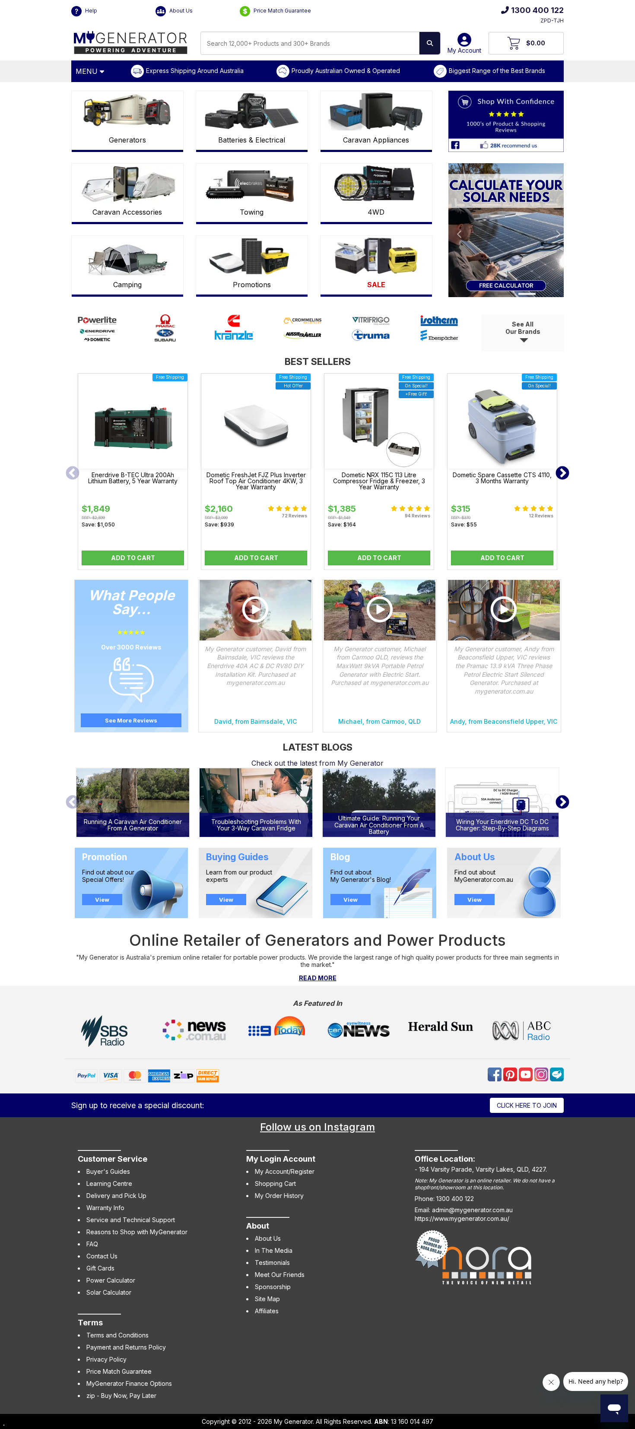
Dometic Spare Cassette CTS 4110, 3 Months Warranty (502, 478)
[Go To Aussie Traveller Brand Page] (302, 339)
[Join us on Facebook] (495, 1073)
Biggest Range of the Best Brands (497, 70)
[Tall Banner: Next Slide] (555, 230)
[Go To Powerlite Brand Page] (97, 325)
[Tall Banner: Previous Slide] (457, 230)
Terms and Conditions (117, 1335)
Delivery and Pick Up (116, 1195)
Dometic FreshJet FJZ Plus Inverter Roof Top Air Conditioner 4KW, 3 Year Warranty (256, 481)
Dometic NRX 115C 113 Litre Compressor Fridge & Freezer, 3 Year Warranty (379, 481)
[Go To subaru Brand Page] (165, 339)
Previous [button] (72, 474)
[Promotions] (252, 255)
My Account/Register (284, 1171)
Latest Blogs (317, 747)
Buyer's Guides (108, 1171)
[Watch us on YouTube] (526, 1073)
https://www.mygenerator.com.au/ (462, 1218)
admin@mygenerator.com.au (472, 1210)
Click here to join (527, 1105)
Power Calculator (110, 1280)
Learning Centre (109, 1183)
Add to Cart (133, 557)
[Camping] (127, 255)
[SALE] (376, 255)
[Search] (430, 43)
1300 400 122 (537, 10)
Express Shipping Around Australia (195, 70)
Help (90, 10)
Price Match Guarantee (281, 10)
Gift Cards (100, 1268)
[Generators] (127, 110)
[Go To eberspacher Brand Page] (439, 339)
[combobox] (309, 43)
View (102, 899)
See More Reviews (131, 720)
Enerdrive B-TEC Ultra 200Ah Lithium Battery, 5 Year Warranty (133, 478)
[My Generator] (130, 40)
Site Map (267, 1298)
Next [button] (562, 474)
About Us (180, 10)
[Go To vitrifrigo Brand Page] (370, 325)
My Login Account (280, 1158)
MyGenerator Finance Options (129, 1383)
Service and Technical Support (130, 1219)
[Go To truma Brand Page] (370, 339)
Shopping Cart (275, 1183)
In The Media (273, 1250)
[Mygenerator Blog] (557, 1073)
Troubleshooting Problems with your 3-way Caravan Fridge (256, 825)
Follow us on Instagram (317, 1127)
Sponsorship (273, 1286)
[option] (132, 473)
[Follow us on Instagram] (542, 1073)
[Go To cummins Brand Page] (234, 325)
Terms (90, 1322)
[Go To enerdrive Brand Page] (97, 339)
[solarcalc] (506, 230)
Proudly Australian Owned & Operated (346, 70)
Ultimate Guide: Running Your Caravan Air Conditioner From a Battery (379, 825)
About (257, 1225)
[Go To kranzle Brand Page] (234, 339)
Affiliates (267, 1311)
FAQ (92, 1244)
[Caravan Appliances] (376, 110)
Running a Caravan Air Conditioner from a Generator (133, 825)
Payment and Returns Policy (126, 1347)
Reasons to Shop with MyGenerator (136, 1232)
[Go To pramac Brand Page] (165, 325)
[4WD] (376, 183)
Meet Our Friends (280, 1274)
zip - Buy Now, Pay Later (121, 1395)
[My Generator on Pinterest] (511, 1073)
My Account (464, 50)
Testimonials (272, 1262)
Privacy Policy (106, 1359)
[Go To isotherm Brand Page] (439, 325)
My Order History (279, 1195)
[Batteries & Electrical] (252, 110)
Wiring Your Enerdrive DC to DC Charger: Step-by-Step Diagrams (502, 825)
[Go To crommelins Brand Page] (302, 325)
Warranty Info (105, 1207)
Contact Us (101, 1256)
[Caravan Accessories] (127, 183)
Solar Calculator (108, 1292)
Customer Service (112, 1158)
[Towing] (252, 183)
